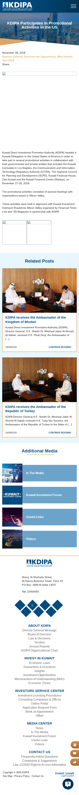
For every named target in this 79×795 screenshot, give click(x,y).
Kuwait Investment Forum (44, 507)
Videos (30, 551)
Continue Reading (60, 355)
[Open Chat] (67, 784)
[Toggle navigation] (73, 6)
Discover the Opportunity (39, 56)
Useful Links (34, 529)
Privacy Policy (22, 788)
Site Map (8, 788)
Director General (12, 56)
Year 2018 (8, 61)
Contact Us (38, 788)
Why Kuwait (63, 56)
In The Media (35, 485)
